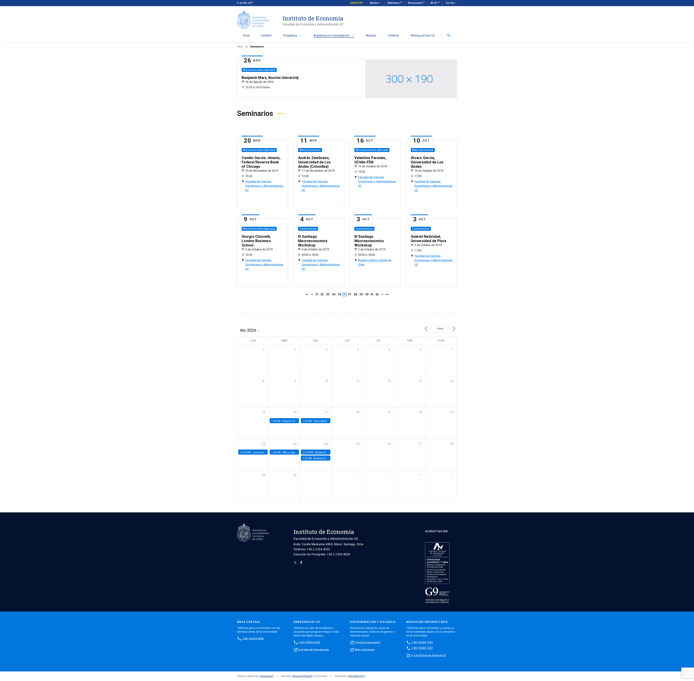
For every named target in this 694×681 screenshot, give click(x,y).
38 (355, 294)
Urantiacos (266, 676)
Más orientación (365, 649)
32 (322, 294)
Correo (451, 2)
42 (377, 294)
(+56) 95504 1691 (422, 642)
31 (317, 294)
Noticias (371, 35)
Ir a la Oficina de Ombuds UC (428, 655)
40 (367, 294)
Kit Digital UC (356, 676)
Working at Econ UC (422, 35)
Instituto (266, 35)
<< (307, 294)
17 (326, 412)
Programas (292, 35)
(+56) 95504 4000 (253, 638)
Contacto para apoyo (368, 642)
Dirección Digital (301, 676)
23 (295, 444)
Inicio (246, 35)
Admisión (356, 2)
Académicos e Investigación (334, 35)
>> (387, 294)
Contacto (393, 35)
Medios (376, 2)
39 (361, 294)
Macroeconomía (310, 150)
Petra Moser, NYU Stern (327, 421)
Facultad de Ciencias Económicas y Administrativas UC (264, 186)
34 (333, 294)
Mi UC (434, 2)
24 (326, 444)
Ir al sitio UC (244, 2)
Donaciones (415, 2)
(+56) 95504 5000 (309, 642)
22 (263, 444)
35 (339, 294)
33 (327, 294)
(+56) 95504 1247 (422, 648)
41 (372, 294)
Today (440, 329)
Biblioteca (394, 2)
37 (349, 294)
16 (295, 412)
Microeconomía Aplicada (259, 69)
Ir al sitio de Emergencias (314, 649)
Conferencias (308, 228)
